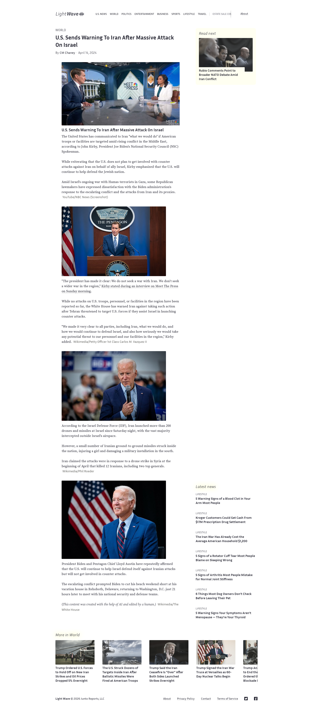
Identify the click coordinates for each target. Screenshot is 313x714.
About (244, 14)
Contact (206, 699)
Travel (202, 14)
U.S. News (101, 14)
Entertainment (144, 14)
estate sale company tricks (229, 14)
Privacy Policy (186, 699)
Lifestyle (189, 14)
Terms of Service (227, 699)
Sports (175, 14)
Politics (126, 14)
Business (162, 14)
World (114, 14)
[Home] (70, 14)
